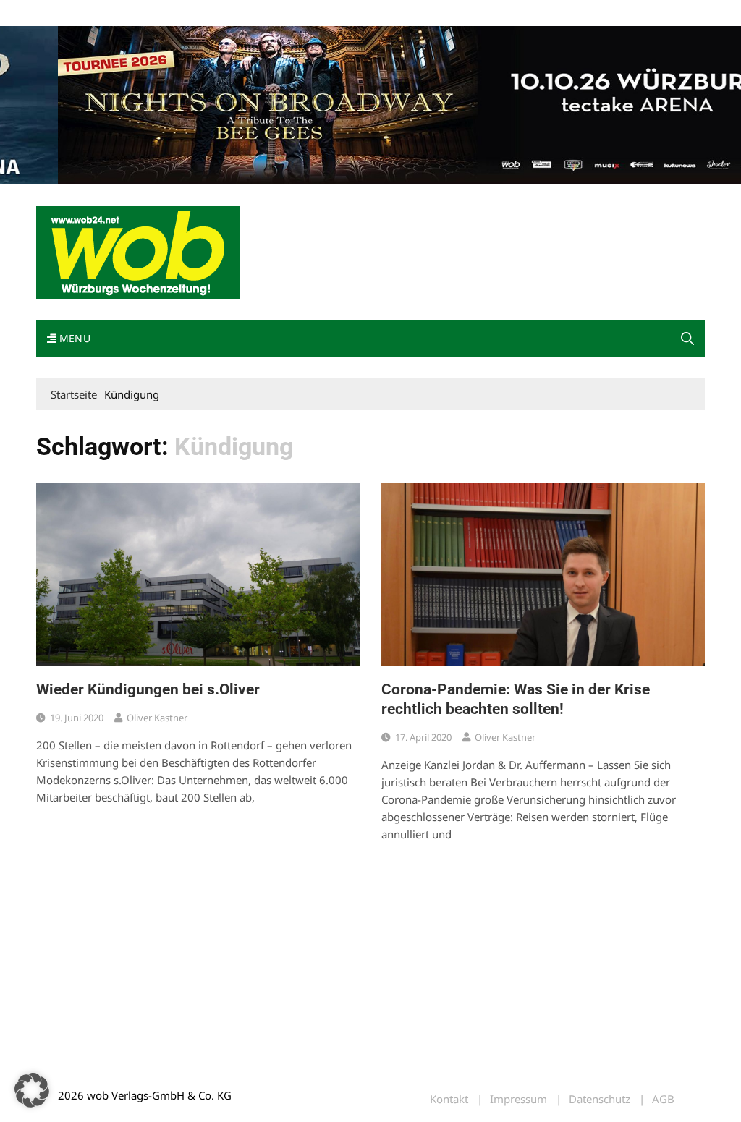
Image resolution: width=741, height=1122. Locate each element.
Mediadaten (62, 13)
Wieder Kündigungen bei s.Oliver (148, 689)
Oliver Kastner (157, 717)
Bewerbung (307, 13)
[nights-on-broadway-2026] (370, 104)
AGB (663, 1099)
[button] (687, 338)
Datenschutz (599, 1099)
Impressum (250, 13)
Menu (73, 338)
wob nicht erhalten (136, 13)
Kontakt (201, 13)
